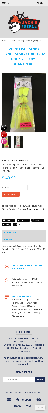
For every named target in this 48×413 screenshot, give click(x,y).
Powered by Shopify (32, 392)
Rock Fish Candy (21, 161)
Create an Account (35, 209)
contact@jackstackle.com (24, 341)
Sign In (5, 209)
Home (4, 41)
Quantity (5, 187)
